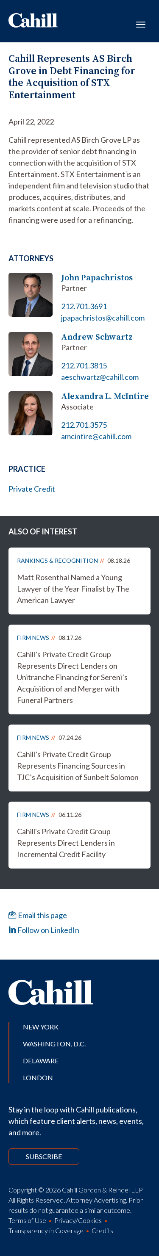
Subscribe (44, 1156)
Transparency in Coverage (46, 1230)
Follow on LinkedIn (47, 930)
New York (41, 1027)
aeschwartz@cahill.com (100, 377)
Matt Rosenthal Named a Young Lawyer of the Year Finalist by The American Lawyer (73, 589)
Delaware (41, 1061)
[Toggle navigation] (141, 24)
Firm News (33, 637)
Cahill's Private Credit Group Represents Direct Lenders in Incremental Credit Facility (66, 843)
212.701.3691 (84, 306)
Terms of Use (27, 1220)
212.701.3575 (84, 424)
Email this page (42, 915)
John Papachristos (97, 277)
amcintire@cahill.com (96, 436)
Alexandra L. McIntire (105, 396)
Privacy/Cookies (78, 1220)
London (38, 1077)
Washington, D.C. (54, 1044)
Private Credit (31, 488)
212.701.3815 (84, 365)
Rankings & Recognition (57, 560)
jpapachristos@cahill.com (103, 317)
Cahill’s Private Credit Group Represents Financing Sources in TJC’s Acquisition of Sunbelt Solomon (78, 766)
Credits (102, 1230)
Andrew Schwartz (97, 337)
